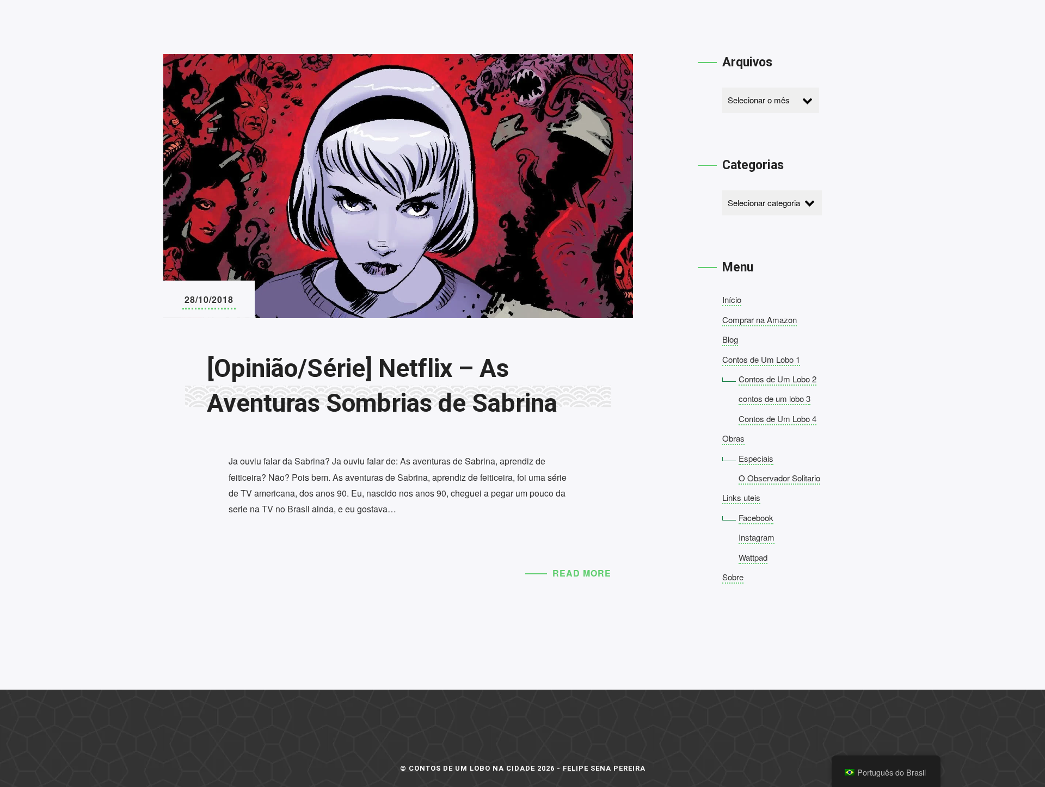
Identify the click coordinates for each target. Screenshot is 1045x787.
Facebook (756, 517)
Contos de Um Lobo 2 (777, 379)
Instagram (756, 537)
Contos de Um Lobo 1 (761, 359)
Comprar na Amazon (759, 319)
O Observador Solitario (779, 478)
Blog (730, 339)
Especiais (756, 458)
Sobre (732, 576)
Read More (581, 573)
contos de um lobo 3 (774, 398)
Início (731, 299)
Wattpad (753, 557)
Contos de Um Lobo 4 (777, 418)
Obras (733, 438)
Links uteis (741, 497)
